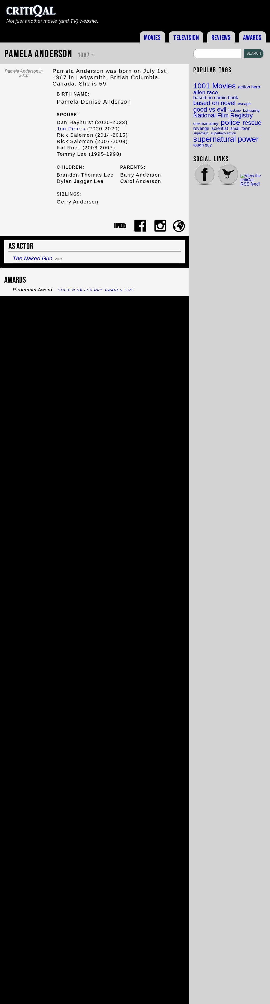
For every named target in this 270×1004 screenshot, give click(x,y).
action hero (249, 87)
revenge (201, 128)
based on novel (214, 103)
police (230, 122)
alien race (205, 92)
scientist (219, 128)
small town (240, 128)
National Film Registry (223, 116)
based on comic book (215, 97)
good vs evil (209, 109)
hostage (235, 110)
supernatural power (226, 139)
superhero (200, 133)
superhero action (223, 133)
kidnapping (251, 110)
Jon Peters (71, 128)
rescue (252, 123)
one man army (205, 124)
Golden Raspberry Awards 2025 (96, 290)
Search (254, 53)
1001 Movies (214, 86)
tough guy (202, 145)
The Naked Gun (32, 258)
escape (244, 104)
